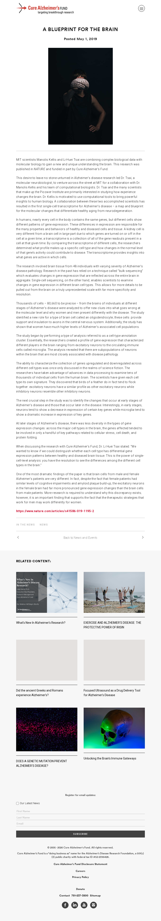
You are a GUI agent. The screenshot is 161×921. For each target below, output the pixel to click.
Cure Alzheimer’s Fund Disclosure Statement (80, 864)
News (44, 524)
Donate (80, 889)
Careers (80, 871)
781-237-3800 (79, 896)
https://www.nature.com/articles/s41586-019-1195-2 (55, 511)
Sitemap (95, 896)
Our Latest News (30, 803)
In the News (25, 524)
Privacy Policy (80, 877)
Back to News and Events (80, 537)
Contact (64, 896)
